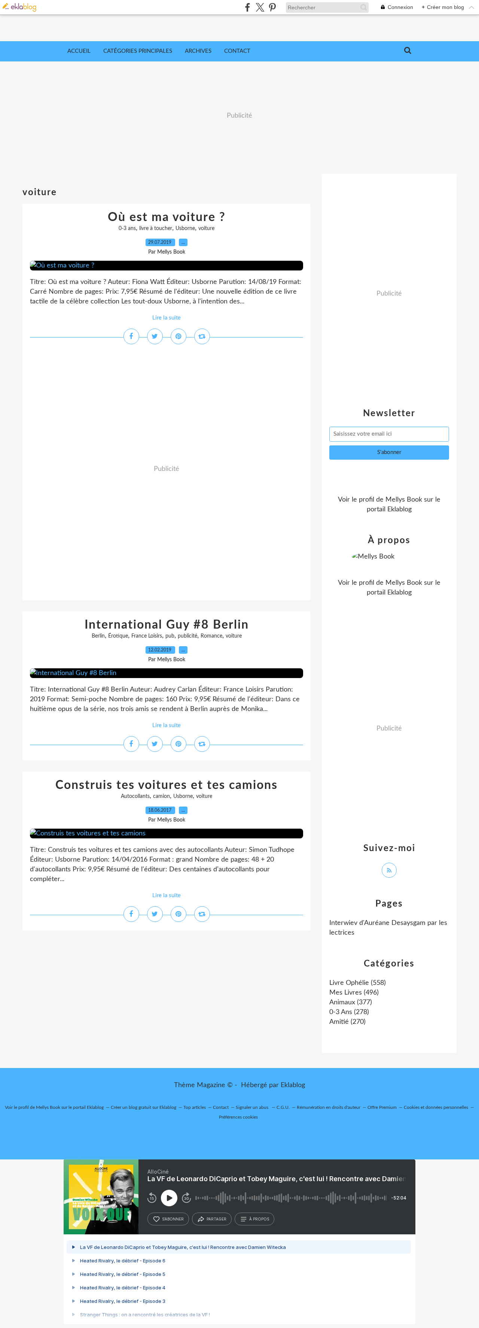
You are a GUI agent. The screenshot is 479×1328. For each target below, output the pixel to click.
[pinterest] (272, 7)
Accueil (79, 51)
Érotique (118, 636)
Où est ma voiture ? (167, 217)
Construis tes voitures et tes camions (166, 785)
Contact (237, 51)
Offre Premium (382, 1107)
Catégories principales (137, 51)
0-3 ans (127, 228)
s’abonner (173, 1219)
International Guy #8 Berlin (167, 625)
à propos (259, 1219)
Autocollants (135, 796)
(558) (357, 983)
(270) (347, 1022)
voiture (206, 228)
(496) (354, 992)
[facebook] (247, 7)
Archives (198, 51)
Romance (211, 636)
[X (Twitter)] (260, 7)
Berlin (98, 636)
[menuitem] (79, 51)
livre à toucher (155, 228)
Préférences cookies (238, 1117)
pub (169, 636)
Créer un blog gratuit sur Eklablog (143, 1107)
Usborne (185, 228)
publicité (187, 636)
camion (161, 796)
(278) (349, 1012)
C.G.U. (283, 1107)
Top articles (194, 1107)
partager (216, 1219)
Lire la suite (166, 318)
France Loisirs (146, 636)
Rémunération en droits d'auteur (328, 1107)
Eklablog (293, 1085)
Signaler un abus (252, 1107)
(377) (350, 1002)
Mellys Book (403, 499)
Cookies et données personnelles (436, 1107)
